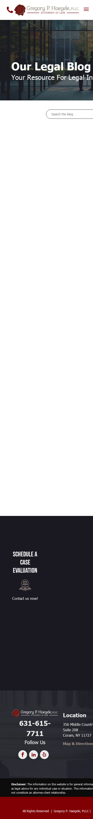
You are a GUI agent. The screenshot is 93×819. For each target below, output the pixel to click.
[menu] (86, 9)
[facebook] (22, 755)
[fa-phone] (10, 14)
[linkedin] (33, 755)
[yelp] (44, 755)
